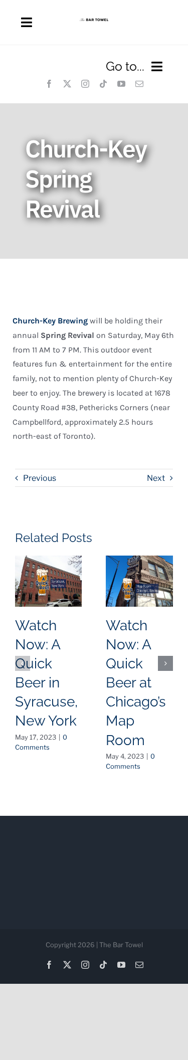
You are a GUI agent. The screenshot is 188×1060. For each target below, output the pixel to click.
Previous (39, 478)
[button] (22, 663)
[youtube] (121, 84)
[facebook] (49, 84)
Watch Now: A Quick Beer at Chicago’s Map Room (136, 682)
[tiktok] (103, 84)
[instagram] (85, 84)
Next (156, 478)
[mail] (139, 84)
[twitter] (67, 84)
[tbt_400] (94, 22)
